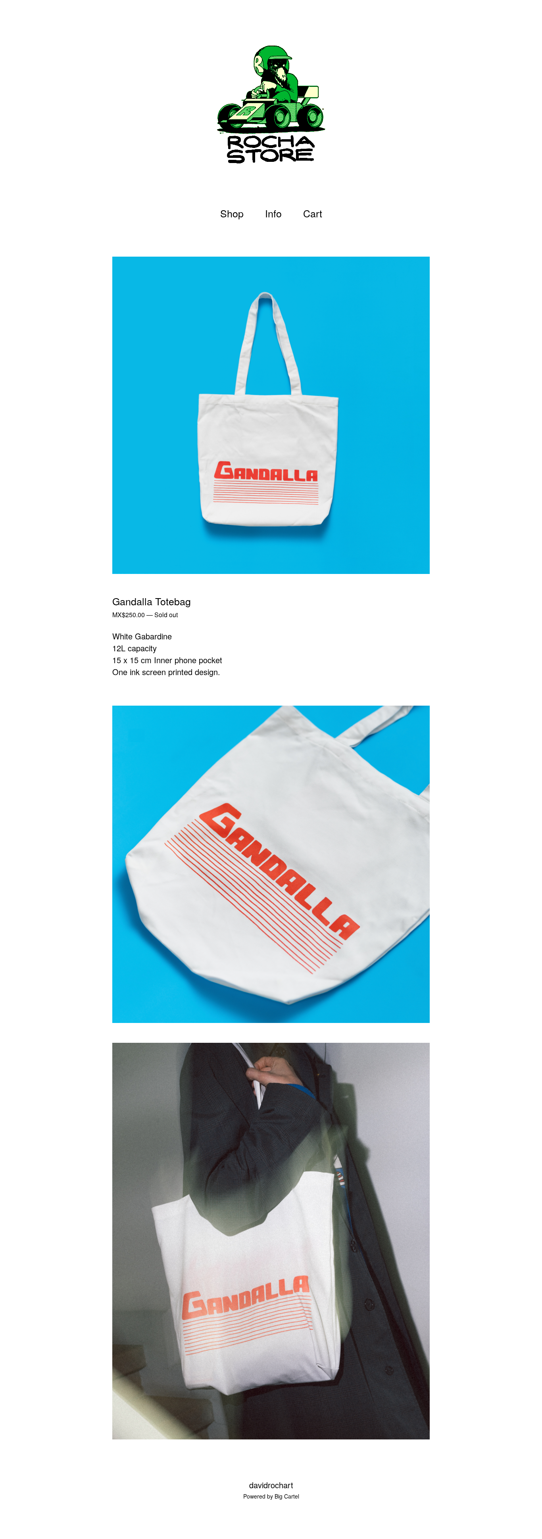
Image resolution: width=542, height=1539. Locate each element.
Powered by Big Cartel (271, 1496)
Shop (232, 213)
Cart (315, 212)
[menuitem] (232, 213)
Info (273, 213)
